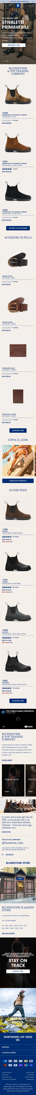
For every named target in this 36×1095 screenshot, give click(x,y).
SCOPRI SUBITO (7, 760)
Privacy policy (5, 1074)
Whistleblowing (30, 1079)
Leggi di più (6, 832)
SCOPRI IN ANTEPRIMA (13, 45)
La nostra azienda (9, 1053)
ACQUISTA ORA (18, 430)
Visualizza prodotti (17, 481)
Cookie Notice (30, 1074)
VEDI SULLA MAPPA (8, 933)
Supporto (5, 1047)
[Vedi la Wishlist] (27, 5)
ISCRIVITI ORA (18, 971)
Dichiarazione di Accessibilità (9, 1079)
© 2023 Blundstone (6, 1072)
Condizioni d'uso (30, 1072)
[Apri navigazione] (3, 5)
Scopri (7, 791)
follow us (9, 854)
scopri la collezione (18, 228)
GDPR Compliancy (29, 1077)
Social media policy (7, 1077)
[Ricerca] (6, 5)
